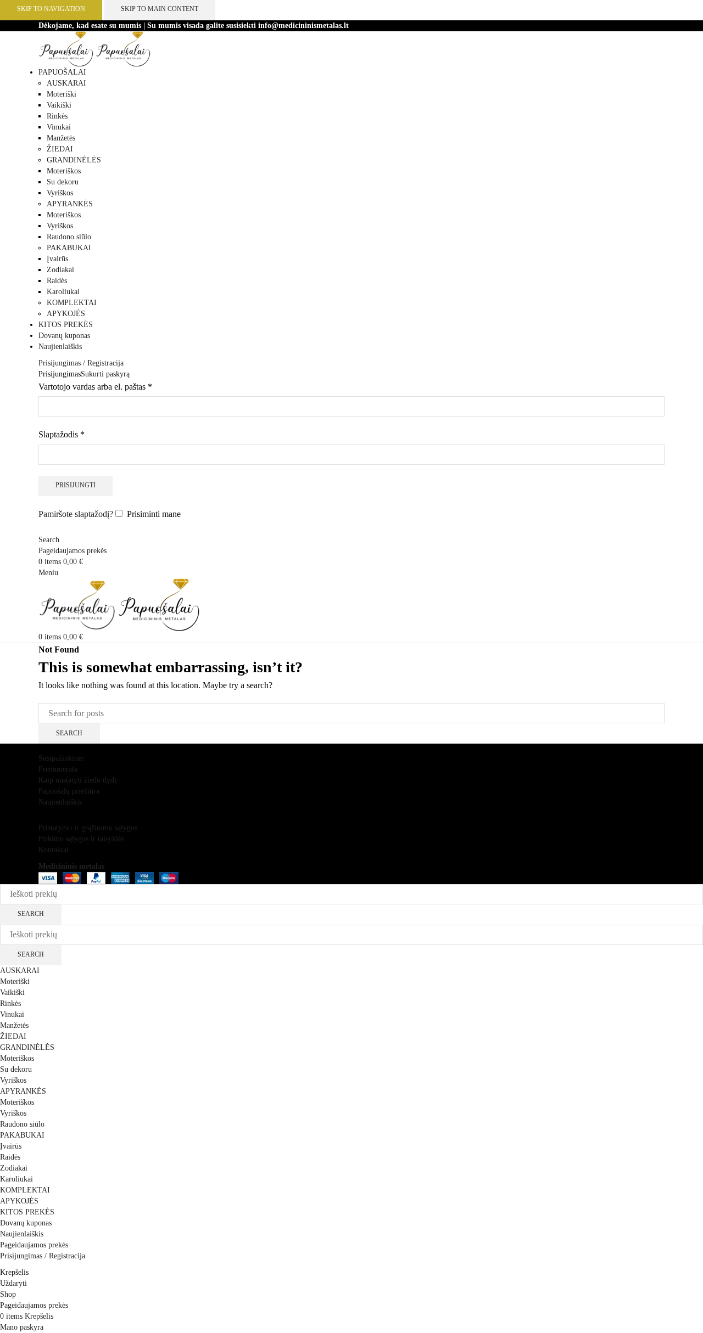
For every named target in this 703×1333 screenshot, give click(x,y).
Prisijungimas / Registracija (42, 1256)
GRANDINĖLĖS (74, 160)
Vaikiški (59, 105)
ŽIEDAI (60, 149)
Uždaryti (13, 1283)
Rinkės (57, 116)
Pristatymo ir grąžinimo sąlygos (87, 828)
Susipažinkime (60, 758)
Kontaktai (53, 850)
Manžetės (61, 138)
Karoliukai (63, 292)
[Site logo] (67, 48)
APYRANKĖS (70, 204)
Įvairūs (57, 259)
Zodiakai (60, 270)
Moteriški (61, 94)
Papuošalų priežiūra (68, 791)
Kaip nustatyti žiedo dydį (77, 780)
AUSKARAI (66, 83)
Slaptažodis (61, 433)
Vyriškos (60, 193)
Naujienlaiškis (60, 802)
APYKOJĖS (66, 314)
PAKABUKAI (69, 248)
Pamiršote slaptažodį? (75, 514)
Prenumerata (57, 769)
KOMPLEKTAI (72, 303)
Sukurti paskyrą (105, 374)
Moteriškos (64, 171)
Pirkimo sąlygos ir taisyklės (81, 839)
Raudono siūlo (69, 237)
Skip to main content (159, 9)
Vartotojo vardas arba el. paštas (95, 385)
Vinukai (59, 127)
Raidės (57, 281)
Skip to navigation (51, 9)
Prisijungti (75, 485)
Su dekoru (63, 182)
